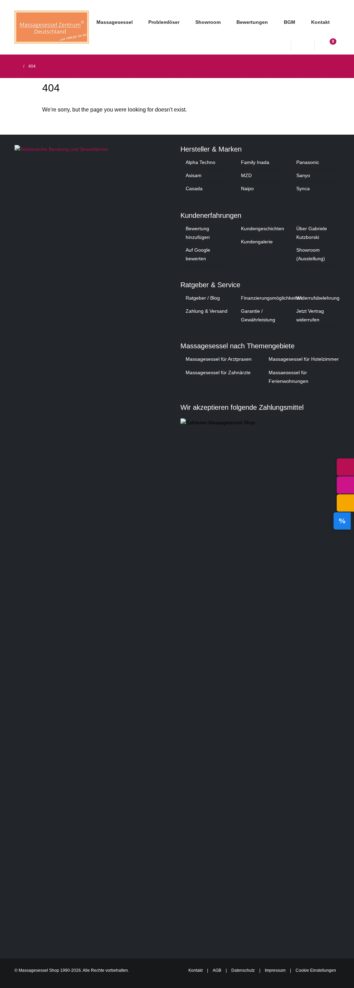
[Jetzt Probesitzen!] (345, 485)
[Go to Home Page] (17, 66)
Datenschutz (243, 970)
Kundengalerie (257, 241)
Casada (194, 188)
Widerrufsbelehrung (317, 298)
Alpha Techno (200, 162)
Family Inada (255, 162)
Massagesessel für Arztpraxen (219, 359)
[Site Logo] (52, 27)
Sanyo (303, 175)
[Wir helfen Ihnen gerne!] (345, 467)
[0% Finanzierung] (345, 521)
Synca (303, 188)
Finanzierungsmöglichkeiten (271, 298)
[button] (303, 46)
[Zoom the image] (94, 149)
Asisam (194, 175)
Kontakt (320, 22)
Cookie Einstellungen (316, 970)
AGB (217, 970)
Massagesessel (114, 22)
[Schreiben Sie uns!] (345, 503)
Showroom (208, 22)
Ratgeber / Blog (203, 298)
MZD (246, 175)
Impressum (275, 970)
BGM (289, 22)
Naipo (247, 188)
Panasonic (307, 162)
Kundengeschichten (262, 228)
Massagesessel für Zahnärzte (218, 372)
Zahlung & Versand (206, 311)
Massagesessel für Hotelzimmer (304, 359)
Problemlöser (163, 22)
